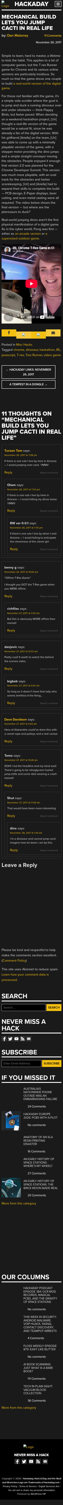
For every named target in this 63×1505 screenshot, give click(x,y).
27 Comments (36, 1173)
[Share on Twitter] (8, 42)
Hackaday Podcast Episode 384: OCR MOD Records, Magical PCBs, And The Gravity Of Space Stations (40, 1295)
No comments (36, 1125)
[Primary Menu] (58, 4)
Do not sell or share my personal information (31, 1490)
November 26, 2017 (48, 42)
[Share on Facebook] (3, 42)
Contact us (28, 1038)
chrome (18, 350)
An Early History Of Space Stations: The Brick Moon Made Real (40, 1184)
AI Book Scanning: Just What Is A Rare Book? (38, 1368)
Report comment (49, 472)
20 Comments (36, 1195)
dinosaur (32, 350)
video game (52, 355)
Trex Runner (34, 355)
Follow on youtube (16, 1038)
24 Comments (36, 1106)
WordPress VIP (38, 1494)
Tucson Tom (13, 451)
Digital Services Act (49, 1486)
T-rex (20, 355)
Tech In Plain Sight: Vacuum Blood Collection (38, 1389)
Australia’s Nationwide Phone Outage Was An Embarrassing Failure (40, 1094)
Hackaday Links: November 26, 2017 (28, 372)
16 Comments (36, 1151)
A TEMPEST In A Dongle (28, 384)
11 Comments (52, 36)
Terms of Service (28, 1486)
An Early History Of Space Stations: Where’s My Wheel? (38, 1162)
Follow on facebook (4, 1038)
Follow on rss (22, 1038)
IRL (58, 350)
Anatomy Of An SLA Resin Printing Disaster (38, 1140)
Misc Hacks (24, 345)
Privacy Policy (10, 1486)
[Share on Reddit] (18, 42)
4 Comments (35, 1338)
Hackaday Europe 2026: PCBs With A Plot (40, 1116)
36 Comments (36, 1401)
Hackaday (31, 4)
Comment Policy (14, 961)
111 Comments (36, 1379)
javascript (8, 355)
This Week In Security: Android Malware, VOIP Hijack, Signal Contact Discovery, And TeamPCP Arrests (40, 1324)
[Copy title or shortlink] (23, 42)
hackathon (47, 350)
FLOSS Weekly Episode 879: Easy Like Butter (40, 1347)
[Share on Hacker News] (13, 42)
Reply (8, 472)
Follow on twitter (10, 1038)
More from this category (19, 1203)
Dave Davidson (15, 719)
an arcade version (28, 234)
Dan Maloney (17, 35)
